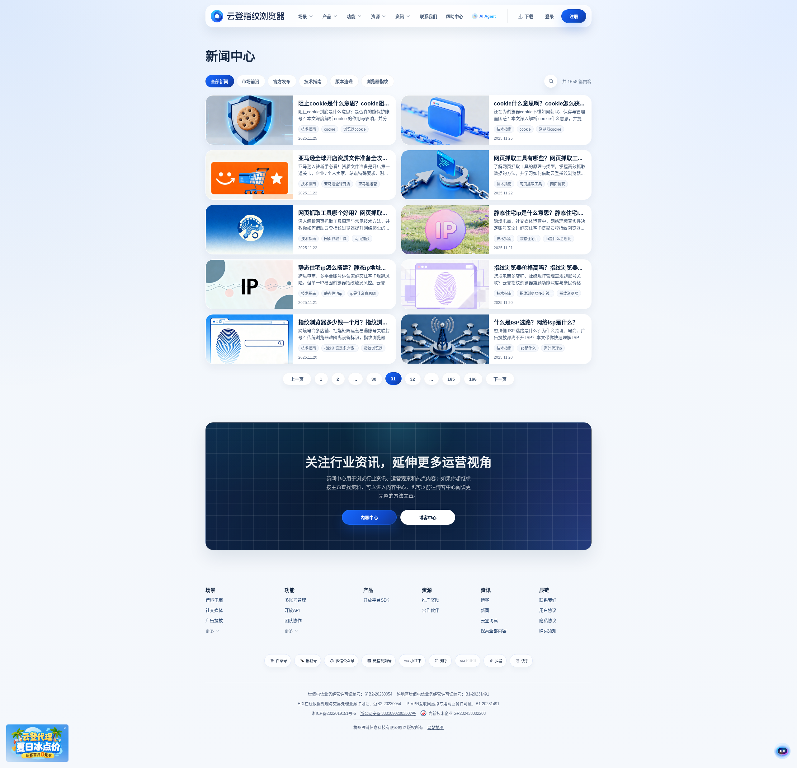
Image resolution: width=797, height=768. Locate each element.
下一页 (500, 379)
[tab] (219, 81)
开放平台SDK (376, 600)
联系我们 (428, 16)
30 (373, 379)
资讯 (399, 16)
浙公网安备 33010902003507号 (388, 713)
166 (473, 379)
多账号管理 (295, 600)
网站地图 (435, 727)
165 (451, 379)
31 (393, 378)
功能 (351, 16)
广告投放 (214, 620)
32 (412, 379)
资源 (375, 16)
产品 (327, 16)
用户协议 (547, 610)
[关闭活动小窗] (65, 728)
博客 (485, 600)
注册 (573, 16)
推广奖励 (430, 600)
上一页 (297, 379)
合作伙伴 (430, 610)
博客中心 (427, 517)
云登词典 (489, 620)
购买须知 (547, 630)
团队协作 (293, 620)
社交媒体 (214, 610)
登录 (549, 16)
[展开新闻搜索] (551, 81)
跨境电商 (214, 600)
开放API (292, 610)
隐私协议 (547, 620)
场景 (302, 16)
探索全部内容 (494, 630)
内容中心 (369, 517)
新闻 (485, 610)
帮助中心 (454, 16)
